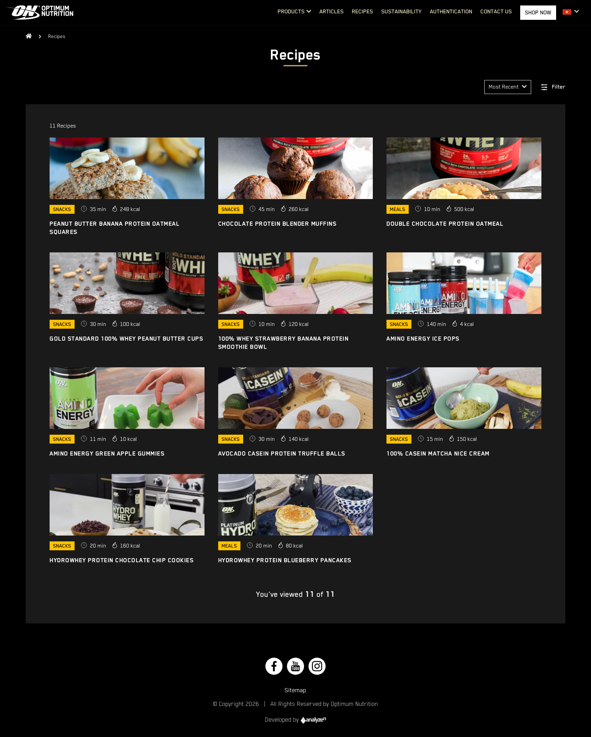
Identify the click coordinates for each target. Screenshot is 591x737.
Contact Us (496, 12)
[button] (571, 11)
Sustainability (401, 12)
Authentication (451, 12)
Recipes (362, 12)
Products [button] (291, 12)
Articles (331, 12)
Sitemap (295, 690)
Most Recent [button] (504, 87)
